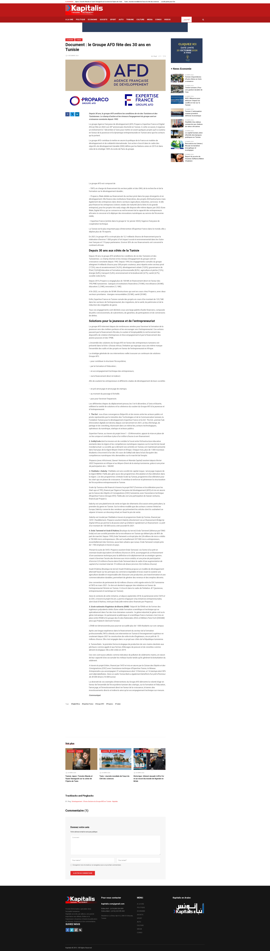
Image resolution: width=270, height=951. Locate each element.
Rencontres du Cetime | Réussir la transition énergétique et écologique (194, 146)
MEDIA (139, 929)
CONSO (139, 932)
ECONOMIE (70, 40)
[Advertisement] (127, 167)
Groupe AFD (100, 704)
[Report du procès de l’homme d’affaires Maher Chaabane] (177, 157)
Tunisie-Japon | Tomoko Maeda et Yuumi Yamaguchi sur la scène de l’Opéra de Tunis (78, 778)
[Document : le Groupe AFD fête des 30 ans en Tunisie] (115, 83)
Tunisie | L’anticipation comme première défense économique (193, 113)
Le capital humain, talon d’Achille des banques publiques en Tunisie (194, 135)
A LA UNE (140, 904)
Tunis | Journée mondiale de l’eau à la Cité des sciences (103, 2)
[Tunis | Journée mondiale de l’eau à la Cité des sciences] (115, 759)
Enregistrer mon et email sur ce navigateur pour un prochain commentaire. (97, 865)
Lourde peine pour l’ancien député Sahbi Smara (137, 2)
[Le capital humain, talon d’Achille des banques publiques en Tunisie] (177, 134)
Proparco (110, 704)
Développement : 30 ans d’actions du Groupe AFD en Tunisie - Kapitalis (95, 801)
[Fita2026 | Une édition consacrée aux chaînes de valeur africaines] (177, 123)
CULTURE (71, 751)
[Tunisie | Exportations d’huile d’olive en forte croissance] (177, 78)
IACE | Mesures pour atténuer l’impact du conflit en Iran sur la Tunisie (192, 101)
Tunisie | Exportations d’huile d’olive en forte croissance (193, 79)
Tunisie (78, 40)
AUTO (139, 922)
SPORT (138, 751)
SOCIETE (113, 751)
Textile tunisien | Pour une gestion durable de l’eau (193, 90)
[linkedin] (77, 114)
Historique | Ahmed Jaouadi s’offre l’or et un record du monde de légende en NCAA (149, 778)
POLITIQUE (141, 907)
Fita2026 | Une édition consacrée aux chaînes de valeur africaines (193, 124)
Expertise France (88, 704)
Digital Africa (76, 704)
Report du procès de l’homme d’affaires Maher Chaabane (194, 158)
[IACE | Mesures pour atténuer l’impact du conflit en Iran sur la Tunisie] (177, 99)
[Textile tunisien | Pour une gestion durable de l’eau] (177, 89)
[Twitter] (72, 114)
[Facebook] (67, 114)
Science (105, 751)
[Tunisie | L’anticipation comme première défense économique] (177, 112)
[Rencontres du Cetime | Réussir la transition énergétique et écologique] (177, 145)
